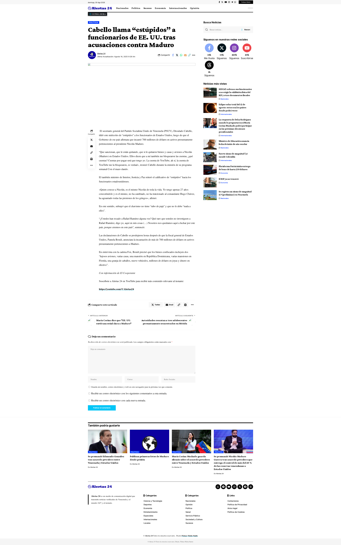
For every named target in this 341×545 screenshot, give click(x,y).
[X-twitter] (239, 486)
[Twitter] (222, 2)
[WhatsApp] (235, 2)
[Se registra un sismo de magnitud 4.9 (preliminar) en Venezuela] (210, 195)
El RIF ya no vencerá (229, 179)
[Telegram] (232, 2)
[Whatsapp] (218, 486)
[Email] (185, 55)
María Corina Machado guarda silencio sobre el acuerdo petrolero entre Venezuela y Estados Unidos (191, 459)
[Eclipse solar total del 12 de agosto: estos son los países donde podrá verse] (210, 108)
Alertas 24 (101, 54)
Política (93, 22)
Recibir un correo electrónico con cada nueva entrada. (118, 400)
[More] (193, 55)
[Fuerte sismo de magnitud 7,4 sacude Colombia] (210, 157)
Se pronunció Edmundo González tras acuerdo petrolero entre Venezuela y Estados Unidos (106, 459)
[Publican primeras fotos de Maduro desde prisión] (149, 441)
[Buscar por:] (225, 29)
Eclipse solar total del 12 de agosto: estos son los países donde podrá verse (232, 107)
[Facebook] (219, 2)
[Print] (91, 159)
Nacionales (225, 99)
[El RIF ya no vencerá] (210, 182)
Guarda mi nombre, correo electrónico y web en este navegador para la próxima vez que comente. (132, 387)
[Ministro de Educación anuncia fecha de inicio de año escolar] (210, 145)
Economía (224, 173)
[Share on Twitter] (177, 55)
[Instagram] (229, 2)
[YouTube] (226, 2)
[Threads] (209, 69)
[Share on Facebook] (173, 55)
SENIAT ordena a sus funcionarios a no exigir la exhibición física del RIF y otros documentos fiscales (235, 92)
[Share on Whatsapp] (181, 55)
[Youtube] (247, 51)
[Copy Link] (189, 55)
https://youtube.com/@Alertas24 (116, 289)
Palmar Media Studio (190, 535)
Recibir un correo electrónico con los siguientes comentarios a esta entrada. (129, 393)
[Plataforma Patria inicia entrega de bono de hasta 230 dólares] (210, 170)
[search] (244, 8)
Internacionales (226, 114)
